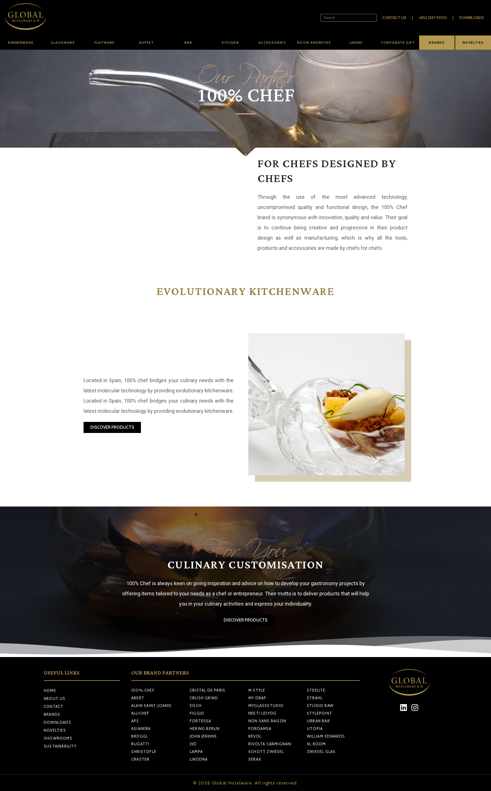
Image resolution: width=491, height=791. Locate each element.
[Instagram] (415, 707)
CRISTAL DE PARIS (207, 690)
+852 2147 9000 (433, 17)
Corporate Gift (398, 42)
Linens (356, 42)
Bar (188, 42)
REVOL (254, 736)
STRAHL (315, 698)
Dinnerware (21, 42)
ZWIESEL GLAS (321, 751)
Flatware (104, 42)
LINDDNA (199, 759)
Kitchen (230, 42)
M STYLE (256, 690)
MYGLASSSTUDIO (266, 705)
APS (135, 721)
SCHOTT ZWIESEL (266, 751)
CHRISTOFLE (143, 751)
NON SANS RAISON (267, 721)
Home (50, 690)
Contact (53, 706)
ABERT (137, 698)
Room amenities (314, 42)
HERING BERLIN (205, 728)
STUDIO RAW (320, 705)
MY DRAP (257, 698)
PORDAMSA (260, 728)
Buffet (146, 42)
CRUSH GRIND (204, 698)
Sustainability (60, 746)
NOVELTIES (473, 42)
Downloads (471, 17)
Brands (52, 714)
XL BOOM (316, 744)
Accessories (272, 42)
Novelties (55, 730)
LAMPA (196, 751)
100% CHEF (143, 690)
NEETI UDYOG (262, 713)
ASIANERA (141, 728)
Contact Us (394, 17)
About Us (55, 698)
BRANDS (437, 42)
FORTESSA (200, 721)
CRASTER (140, 759)
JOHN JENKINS (203, 736)
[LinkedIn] (403, 707)
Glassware (63, 42)
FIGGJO (197, 713)
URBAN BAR (318, 721)
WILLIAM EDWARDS (326, 736)
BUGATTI (140, 744)
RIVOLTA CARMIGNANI (270, 744)
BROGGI (139, 736)
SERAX (254, 759)
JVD (193, 744)
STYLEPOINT (319, 713)
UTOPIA (315, 728)
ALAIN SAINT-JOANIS (151, 705)
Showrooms (58, 738)
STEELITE (316, 690)
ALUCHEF (140, 713)
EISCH (195, 705)
